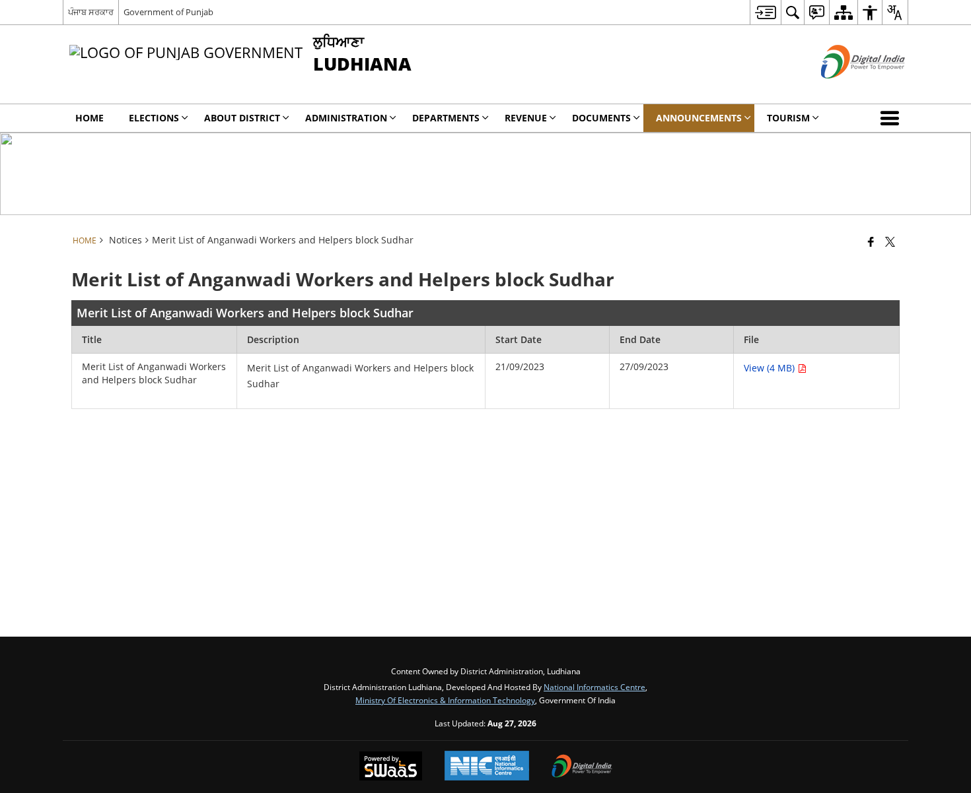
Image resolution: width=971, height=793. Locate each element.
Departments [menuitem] (446, 117)
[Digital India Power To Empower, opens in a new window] (582, 767)
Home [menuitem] (89, 117)
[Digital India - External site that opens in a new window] (846, 89)
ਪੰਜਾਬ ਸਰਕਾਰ (91, 12)
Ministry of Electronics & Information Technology (445, 700)
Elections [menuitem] (154, 117)
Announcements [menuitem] (699, 117)
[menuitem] (765, 12)
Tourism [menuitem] (788, 117)
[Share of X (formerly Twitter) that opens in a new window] (890, 241)
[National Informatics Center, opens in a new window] (487, 767)
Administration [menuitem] (346, 117)
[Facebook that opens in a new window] (871, 241)
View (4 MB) (770, 368)
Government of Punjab (168, 12)
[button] (892, 118)
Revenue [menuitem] (526, 117)
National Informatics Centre (594, 687)
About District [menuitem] (242, 117)
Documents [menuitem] (601, 117)
